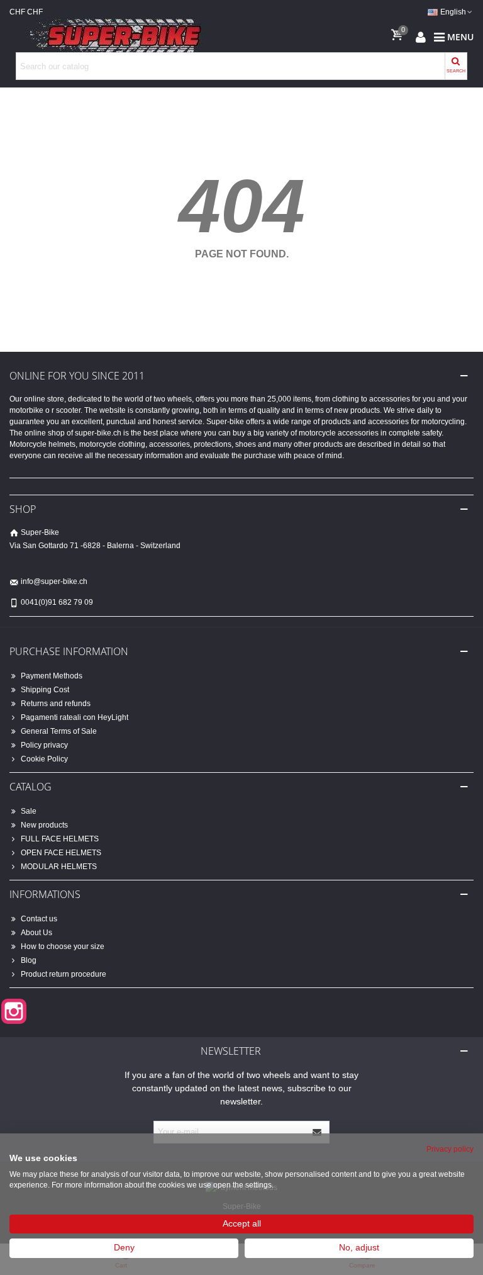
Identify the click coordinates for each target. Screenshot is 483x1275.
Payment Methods (51, 675)
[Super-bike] (110, 36)
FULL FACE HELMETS (60, 838)
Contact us (39, 918)
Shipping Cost (45, 689)
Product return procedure (63, 974)
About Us (36, 932)
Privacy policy (450, 1149)
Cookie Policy (44, 759)
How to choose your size (62, 946)
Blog (28, 960)
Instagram (13, 1011)
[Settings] (421, 36)
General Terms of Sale (59, 731)
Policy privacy (44, 745)
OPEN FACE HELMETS (61, 852)
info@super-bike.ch (54, 581)
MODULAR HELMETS (59, 866)
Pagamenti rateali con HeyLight (74, 717)
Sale (28, 811)
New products (44, 825)
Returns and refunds (56, 703)
